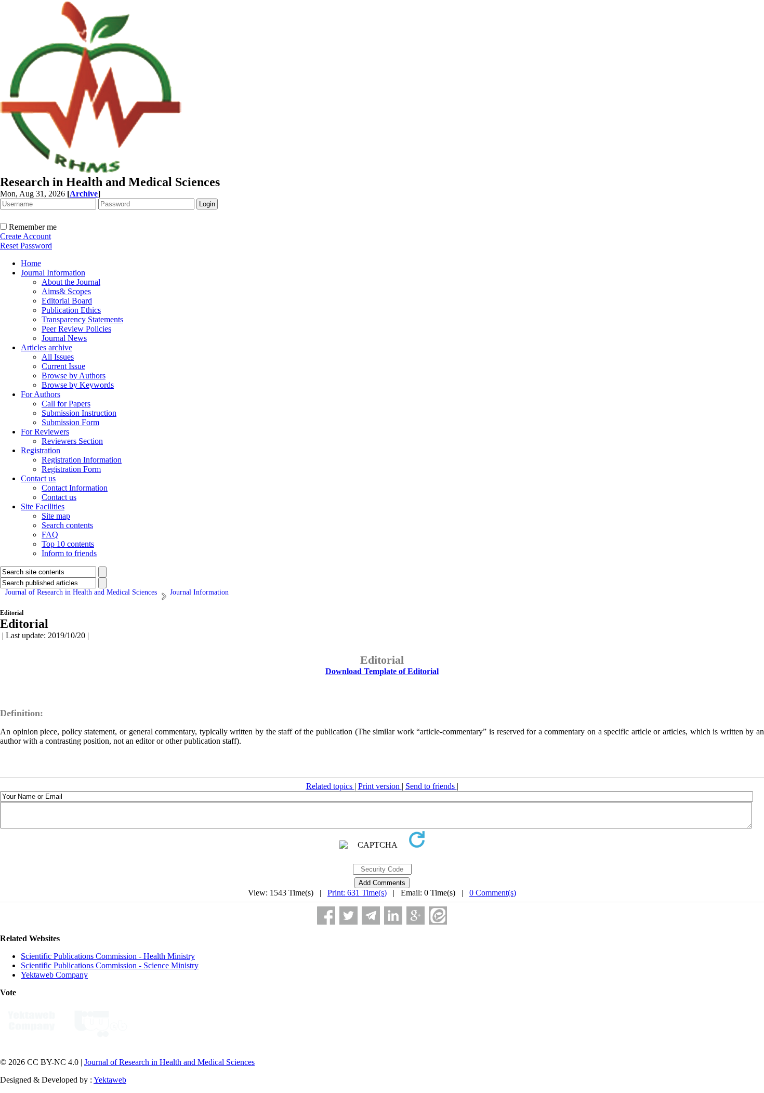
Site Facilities (42, 506)
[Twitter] (348, 915)
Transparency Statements (82, 319)
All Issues (58, 356)
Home (31, 263)
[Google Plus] (415, 915)
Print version (380, 786)
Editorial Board (67, 300)
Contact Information (75, 487)
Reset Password (26, 245)
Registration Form (71, 469)
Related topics (330, 786)
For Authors (40, 394)
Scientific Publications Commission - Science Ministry (110, 965)
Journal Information (53, 272)
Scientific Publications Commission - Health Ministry (108, 956)
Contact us (38, 478)
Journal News (64, 338)
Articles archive (46, 347)
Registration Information (82, 459)
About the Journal (71, 282)
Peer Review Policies (76, 328)
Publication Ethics (71, 310)
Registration (40, 450)
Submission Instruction (79, 413)
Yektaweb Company (54, 974)
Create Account (25, 236)
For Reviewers (45, 431)
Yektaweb (110, 1079)
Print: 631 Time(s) (357, 892)
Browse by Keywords (78, 384)
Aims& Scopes (66, 291)
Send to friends (431, 786)
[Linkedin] (393, 915)
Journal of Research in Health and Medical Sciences (169, 1062)
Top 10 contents (68, 543)
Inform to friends (69, 553)
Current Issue (63, 366)
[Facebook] (326, 915)
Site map (56, 515)
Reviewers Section (72, 441)
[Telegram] (371, 915)
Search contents (67, 525)
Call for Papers (66, 403)
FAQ (50, 534)
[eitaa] (438, 915)
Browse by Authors (74, 375)
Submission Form (70, 422)
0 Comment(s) (492, 892)
